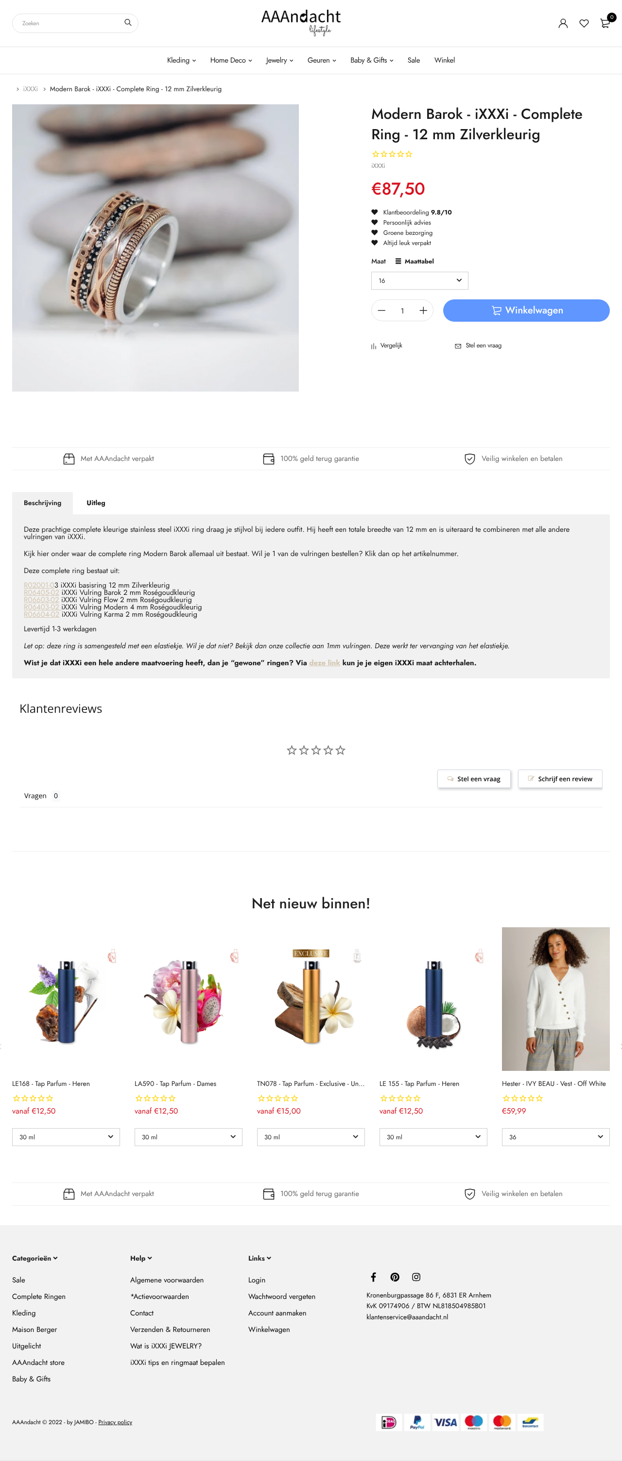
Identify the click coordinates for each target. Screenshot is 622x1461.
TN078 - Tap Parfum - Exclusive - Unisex (313, 1084)
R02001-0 (39, 585)
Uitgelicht (26, 1346)
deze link (324, 662)
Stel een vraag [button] (479, 778)
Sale (414, 60)
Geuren (319, 60)
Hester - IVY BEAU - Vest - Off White (554, 1084)
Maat (378, 262)
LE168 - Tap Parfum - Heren (51, 1084)
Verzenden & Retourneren (170, 1329)
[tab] (42, 503)
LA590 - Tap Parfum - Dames (175, 1084)
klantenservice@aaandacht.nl (407, 1317)
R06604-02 (41, 614)
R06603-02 (41, 599)
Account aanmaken (277, 1313)
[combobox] (75, 23)
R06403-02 (42, 607)
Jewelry (276, 60)
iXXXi (31, 89)
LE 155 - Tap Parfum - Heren (419, 1084)
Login (256, 1280)
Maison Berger (34, 1329)
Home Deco (228, 60)
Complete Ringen (39, 1296)
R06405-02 (41, 592)
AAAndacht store (38, 1362)
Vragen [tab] (35, 796)
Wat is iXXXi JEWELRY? (166, 1346)
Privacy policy (115, 1422)
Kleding (178, 60)
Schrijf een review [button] (565, 778)
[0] (605, 23)
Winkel (444, 60)
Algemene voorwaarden (167, 1280)
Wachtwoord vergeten (281, 1296)
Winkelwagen (269, 1329)
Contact (142, 1313)
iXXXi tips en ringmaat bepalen (177, 1362)
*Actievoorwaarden (159, 1296)
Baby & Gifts (368, 60)
